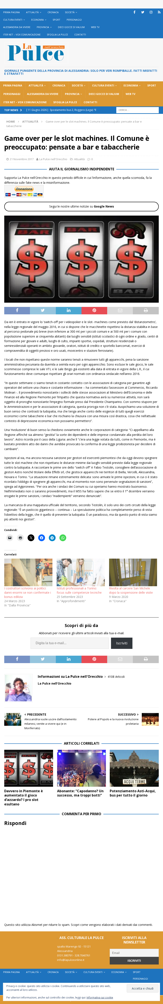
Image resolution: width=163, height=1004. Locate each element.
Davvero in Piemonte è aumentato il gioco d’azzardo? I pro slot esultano (23, 797)
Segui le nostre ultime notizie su (81, 206)
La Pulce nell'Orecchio (53, 159)
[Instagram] (151, 12)
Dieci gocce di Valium (71, 27)
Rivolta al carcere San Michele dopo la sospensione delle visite (131, 590)
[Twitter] (142, 12)
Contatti (80, 34)
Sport (56, 19)
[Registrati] (159, 12)
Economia (37, 19)
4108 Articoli (116, 677)
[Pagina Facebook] (134, 12)
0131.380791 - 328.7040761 (73, 955)
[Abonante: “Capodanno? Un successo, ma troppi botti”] (81, 768)
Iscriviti (121, 643)
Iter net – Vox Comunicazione (22, 34)
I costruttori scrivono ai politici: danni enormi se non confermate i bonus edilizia (27, 592)
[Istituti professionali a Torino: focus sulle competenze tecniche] (81, 572)
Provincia (43, 27)
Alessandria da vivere (16, 27)
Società (69, 12)
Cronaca (53, 12)
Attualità (32, 12)
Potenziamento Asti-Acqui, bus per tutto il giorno (133, 793)
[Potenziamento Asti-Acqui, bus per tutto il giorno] (134, 768)
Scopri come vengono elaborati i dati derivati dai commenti (111, 925)
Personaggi (74, 19)
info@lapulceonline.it (70, 960)
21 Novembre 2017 (22, 159)
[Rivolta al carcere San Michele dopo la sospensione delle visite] (133, 572)
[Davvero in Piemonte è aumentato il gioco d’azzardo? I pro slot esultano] (28, 768)
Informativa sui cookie (100, 997)
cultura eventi (12, 19)
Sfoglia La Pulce (57, 34)
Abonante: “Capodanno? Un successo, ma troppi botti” (80, 793)
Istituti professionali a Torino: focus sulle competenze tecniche (79, 590)
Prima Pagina (11, 12)
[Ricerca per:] (137, 110)
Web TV (95, 27)
